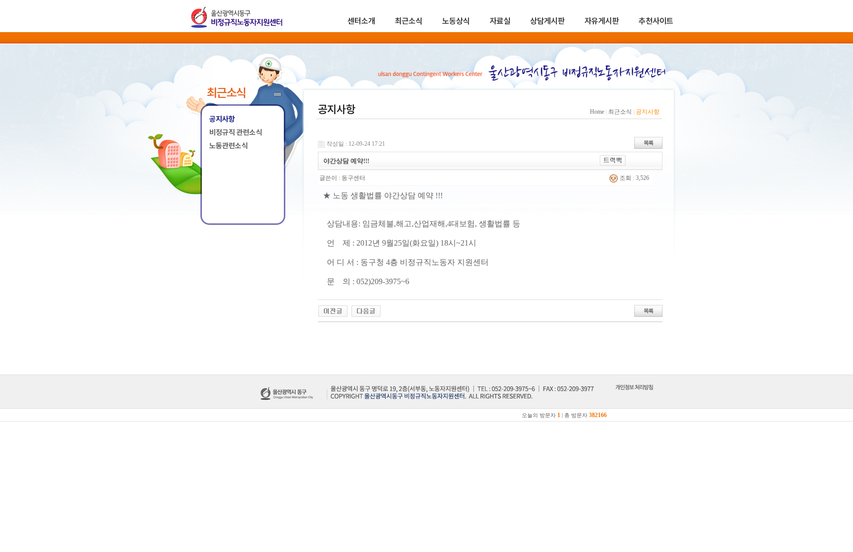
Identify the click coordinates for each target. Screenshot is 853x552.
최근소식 (409, 21)
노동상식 (456, 21)
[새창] (634, 398)
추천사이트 (656, 21)
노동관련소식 (228, 145)
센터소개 (361, 21)
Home (597, 111)
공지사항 (222, 119)
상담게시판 (547, 21)
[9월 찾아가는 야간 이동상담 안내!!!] (366, 310)
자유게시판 (601, 21)
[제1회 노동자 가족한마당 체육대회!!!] (333, 310)
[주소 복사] (613, 160)
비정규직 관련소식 (235, 132)
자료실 (500, 21)
